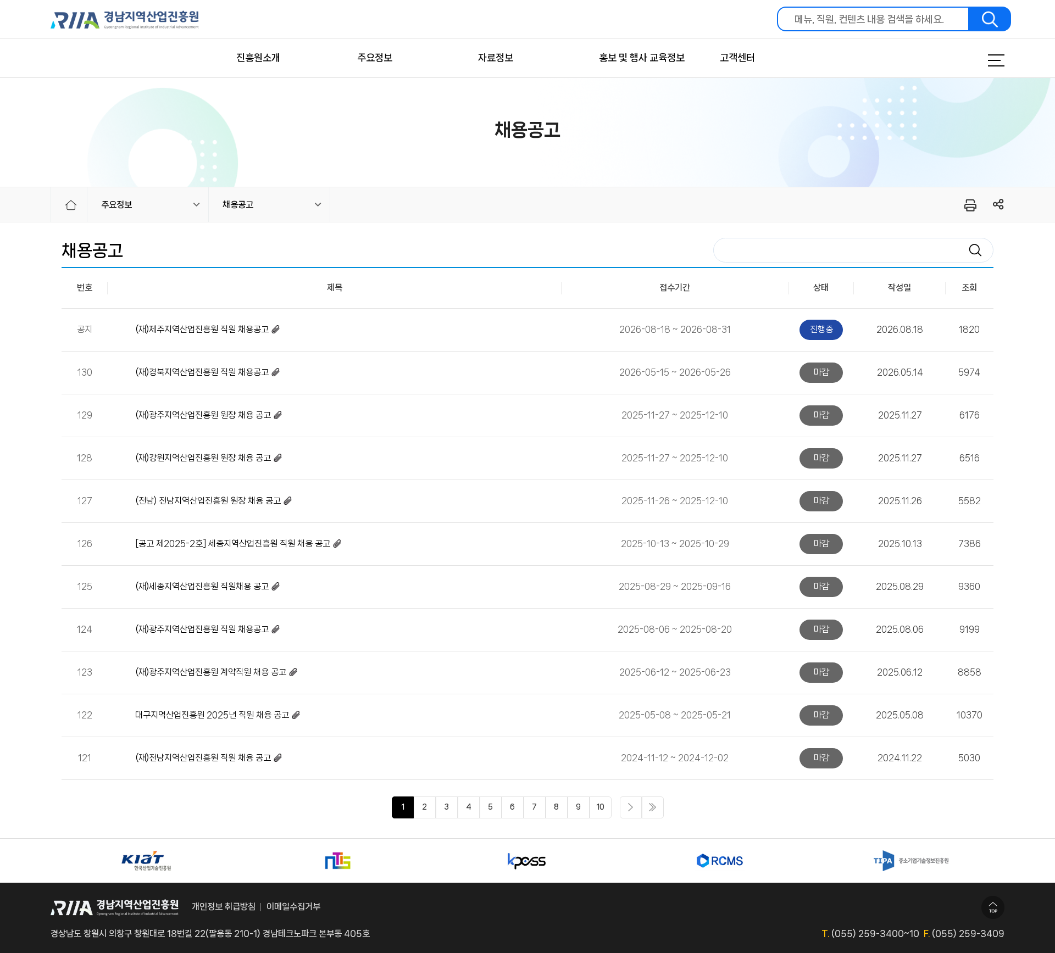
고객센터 (737, 58)
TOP (992, 907)
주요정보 (374, 58)
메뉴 (982, 60)
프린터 (969, 204)
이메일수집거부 (293, 906)
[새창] (146, 860)
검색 (990, 19)
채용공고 (238, 204)
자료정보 (495, 58)
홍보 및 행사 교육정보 (642, 58)
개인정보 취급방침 (224, 906)
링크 (998, 204)
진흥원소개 (258, 58)
